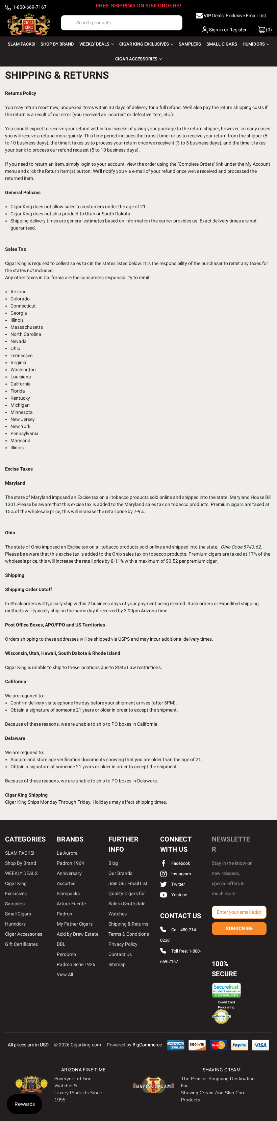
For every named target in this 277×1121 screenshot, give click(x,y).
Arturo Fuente (71, 903)
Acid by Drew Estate (77, 934)
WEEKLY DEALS (94, 44)
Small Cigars (221, 44)
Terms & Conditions (128, 934)
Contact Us (120, 954)
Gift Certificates (21, 944)
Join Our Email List (128, 883)
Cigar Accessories (136, 58)
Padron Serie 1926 (76, 964)
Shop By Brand (57, 44)
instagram (180, 873)
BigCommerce (147, 1044)
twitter (177, 884)
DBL (61, 944)
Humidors (254, 44)
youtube (178, 894)
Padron (64, 913)
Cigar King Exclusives (144, 44)
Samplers (190, 44)
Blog (113, 863)
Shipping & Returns (128, 924)
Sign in (216, 29)
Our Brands (120, 873)
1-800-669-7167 (29, 7)
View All (65, 974)
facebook (180, 863)
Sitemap (117, 964)
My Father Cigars (75, 924)
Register (238, 29)
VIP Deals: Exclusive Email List (235, 15)
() (268, 29)
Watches (117, 913)
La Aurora (67, 853)
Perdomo (66, 954)
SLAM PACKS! (21, 44)
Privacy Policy (122, 944)
